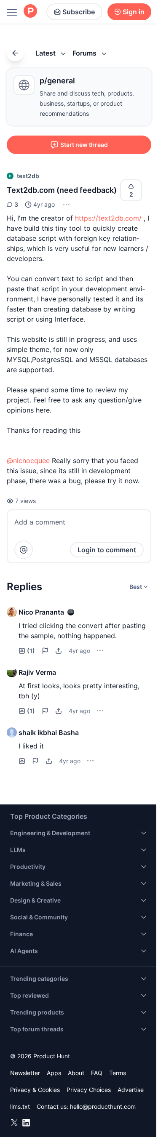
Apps (54, 1072)
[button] (66, 205)
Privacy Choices (89, 1089)
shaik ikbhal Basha (49, 732)
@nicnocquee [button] (28, 460)
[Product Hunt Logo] (30, 11)
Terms (117, 1072)
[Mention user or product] (23, 550)
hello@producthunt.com (103, 1106)
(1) (31, 650)
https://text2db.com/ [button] (108, 218)
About (76, 1072)
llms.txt (20, 1106)
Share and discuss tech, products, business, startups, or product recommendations (87, 103)
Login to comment (107, 550)
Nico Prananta (41, 612)
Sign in (134, 12)
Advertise (131, 1089)
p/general (57, 80)
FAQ (96, 1072)
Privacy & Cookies (35, 1089)
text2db (28, 175)
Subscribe (78, 12)
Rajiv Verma (37, 672)
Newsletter (25, 1072)
